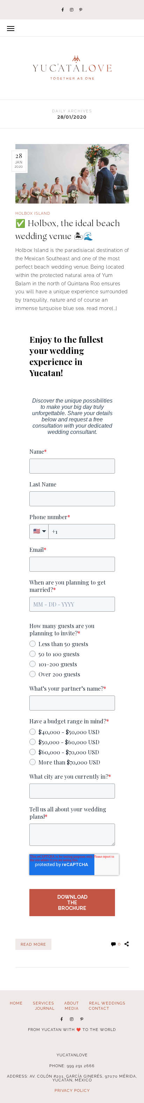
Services (43, 1003)
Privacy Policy (72, 1090)
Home (16, 1003)
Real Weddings (107, 1003)
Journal (45, 1008)
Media (72, 1008)
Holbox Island (32, 213)
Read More (33, 944)
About (71, 1003)
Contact (99, 1008)
